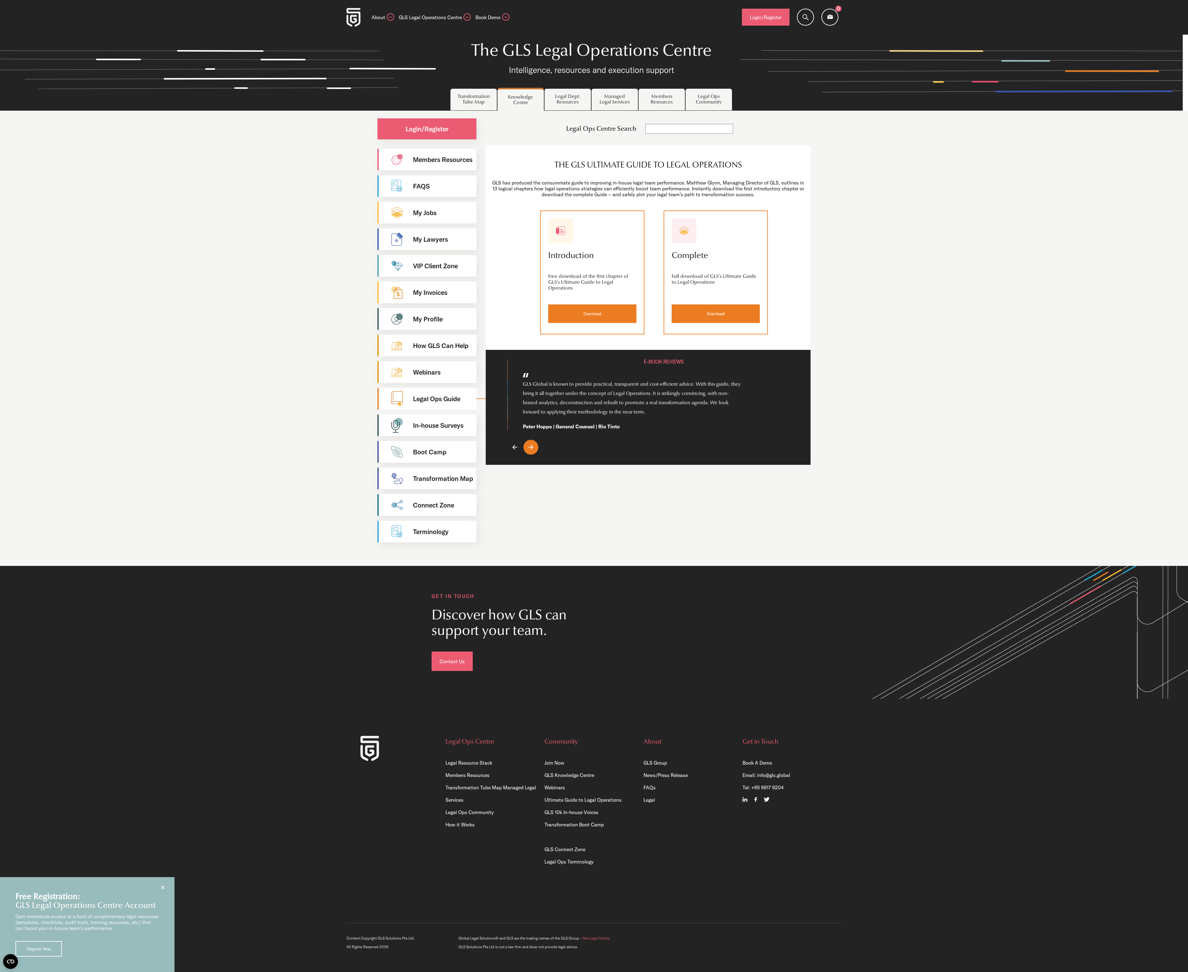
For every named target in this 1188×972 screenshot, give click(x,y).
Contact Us (452, 661)
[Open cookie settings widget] (10, 961)
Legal (649, 800)
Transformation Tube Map (474, 787)
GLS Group (655, 763)
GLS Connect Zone (564, 849)
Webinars (554, 787)
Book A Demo (757, 763)
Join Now (554, 763)
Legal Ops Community (470, 812)
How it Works (460, 824)
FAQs (650, 787)
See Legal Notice (596, 938)
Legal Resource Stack (469, 763)
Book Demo (488, 17)
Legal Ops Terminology (569, 862)
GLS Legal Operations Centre (430, 17)
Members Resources (467, 775)
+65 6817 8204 (767, 787)
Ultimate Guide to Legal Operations (583, 800)
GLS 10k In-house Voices (571, 812)
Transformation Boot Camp (574, 824)
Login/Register (765, 17)
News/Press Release (666, 775)
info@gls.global (773, 775)
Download (592, 313)
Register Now (39, 949)
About (378, 17)
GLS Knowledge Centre (569, 775)
